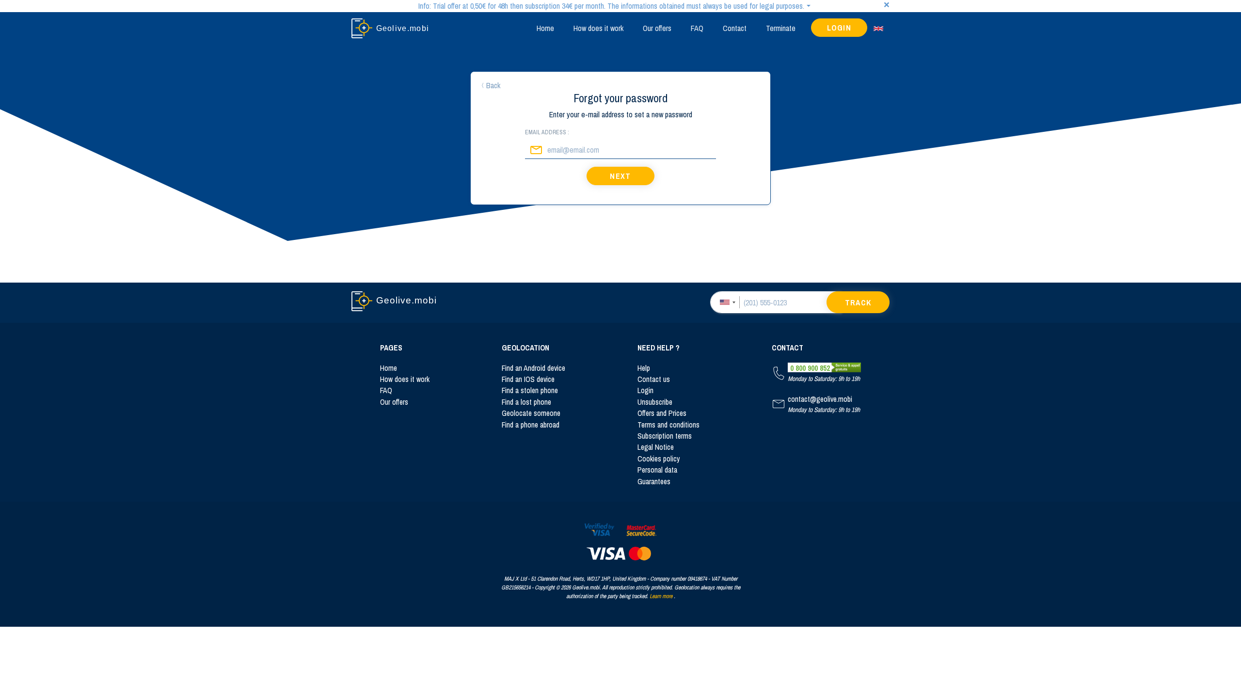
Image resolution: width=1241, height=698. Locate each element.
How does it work (598, 28)
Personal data (657, 470)
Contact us (653, 379)
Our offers (657, 28)
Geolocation (525, 348)
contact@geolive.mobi (820, 399)
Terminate (781, 28)
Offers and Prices (661, 413)
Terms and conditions (668, 425)
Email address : (547, 132)
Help (643, 368)
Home (545, 28)
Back (493, 85)
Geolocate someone (531, 413)
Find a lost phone (526, 402)
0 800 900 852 (810, 368)
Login (839, 27)
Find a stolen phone (530, 390)
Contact (735, 28)
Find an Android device (533, 368)
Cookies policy (658, 459)
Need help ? (658, 348)
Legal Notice (655, 447)
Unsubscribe (654, 402)
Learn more (661, 596)
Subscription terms (664, 436)
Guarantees (653, 481)
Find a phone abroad (530, 425)
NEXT (620, 176)
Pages (391, 348)
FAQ (697, 28)
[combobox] (727, 302)
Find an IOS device (528, 379)
